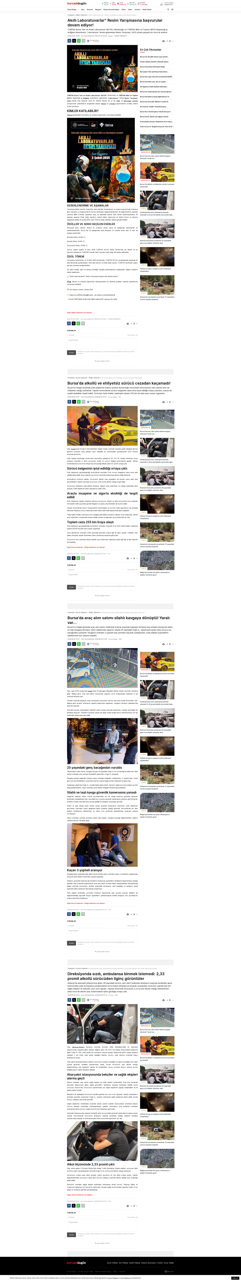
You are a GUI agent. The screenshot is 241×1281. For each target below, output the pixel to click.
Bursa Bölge (72, 9)
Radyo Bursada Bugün (111, 9)
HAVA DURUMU (169, 2)
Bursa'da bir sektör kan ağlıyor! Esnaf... (154, 117)
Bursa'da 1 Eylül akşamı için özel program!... (156, 92)
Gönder (71, 352)
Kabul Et (235, 1278)
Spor (83, 9)
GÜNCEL (143, 208)
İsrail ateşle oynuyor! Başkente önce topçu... (156, 122)
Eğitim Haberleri (81, 15)
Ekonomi (90, 9)
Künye (166, 1263)
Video (123, 9)
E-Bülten (160, 1263)
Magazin (98, 9)
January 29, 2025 (110, 299)
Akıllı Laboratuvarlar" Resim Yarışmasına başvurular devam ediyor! (113, 15)
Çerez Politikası (112, 1263)
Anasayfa (70, 15)
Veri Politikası (123, 1263)
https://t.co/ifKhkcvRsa (78, 295)
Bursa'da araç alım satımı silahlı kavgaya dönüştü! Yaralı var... (123, 612)
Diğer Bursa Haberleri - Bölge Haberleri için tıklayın (86, 547)
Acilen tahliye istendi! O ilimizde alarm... (154, 62)
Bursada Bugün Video (85, 1271)
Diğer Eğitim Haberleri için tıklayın (79, 313)
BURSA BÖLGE (145, 152)
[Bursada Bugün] (76, 3)
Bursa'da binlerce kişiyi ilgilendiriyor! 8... (155, 97)
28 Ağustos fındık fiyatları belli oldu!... (154, 87)
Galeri (130, 9)
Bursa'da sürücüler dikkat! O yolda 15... (154, 102)
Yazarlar (137, 9)
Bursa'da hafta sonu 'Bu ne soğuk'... (153, 82)
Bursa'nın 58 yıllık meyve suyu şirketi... (154, 57)
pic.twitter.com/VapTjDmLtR (104, 295)
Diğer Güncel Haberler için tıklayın (79, 1195)
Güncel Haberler (82, 968)
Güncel (111, 995)
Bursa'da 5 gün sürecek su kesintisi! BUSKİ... (156, 77)
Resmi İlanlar (147, 9)
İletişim (171, 1263)
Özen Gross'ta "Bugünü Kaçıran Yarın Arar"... (157, 127)
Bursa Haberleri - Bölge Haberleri (88, 378)
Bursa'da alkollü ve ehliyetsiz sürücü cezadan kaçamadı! (121, 378)
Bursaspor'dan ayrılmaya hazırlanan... (154, 72)
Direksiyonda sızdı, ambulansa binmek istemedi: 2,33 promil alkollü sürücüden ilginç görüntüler (123, 968)
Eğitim (110, 36)
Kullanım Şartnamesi (148, 1263)
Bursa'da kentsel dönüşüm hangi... (153, 67)
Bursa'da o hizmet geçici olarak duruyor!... (156, 112)
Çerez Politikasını (113, 1278)
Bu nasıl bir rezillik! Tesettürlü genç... (153, 107)
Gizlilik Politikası (134, 1263)
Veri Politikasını (125, 1278)
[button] (78, 9)
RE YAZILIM (169, 1271)
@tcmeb (90, 295)
